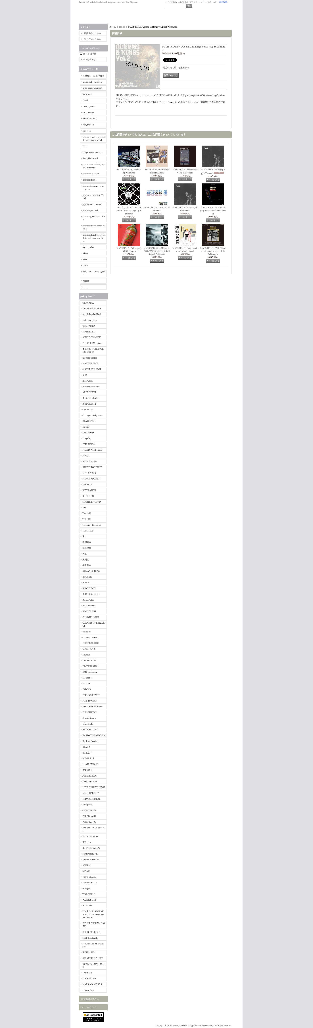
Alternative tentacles (91, 386)
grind (85, 146)
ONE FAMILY (89, 326)
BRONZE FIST (89, 611)
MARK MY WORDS (92, 984)
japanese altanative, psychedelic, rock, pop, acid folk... (94, 238)
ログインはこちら (92, 39)
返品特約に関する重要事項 (176, 67)
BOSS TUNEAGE (90, 398)
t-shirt (85, 265)
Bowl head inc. (88, 605)
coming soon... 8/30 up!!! (94, 76)
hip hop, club (88, 247)
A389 (84, 375)
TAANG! (86, 513)
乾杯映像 (86, 548)
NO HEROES (88, 331)
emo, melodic (88, 124)
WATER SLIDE (89, 900)
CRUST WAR (88, 649)
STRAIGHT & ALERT (92, 958)
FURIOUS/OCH (89, 712)
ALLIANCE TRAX (91, 571)
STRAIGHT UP (89, 882)
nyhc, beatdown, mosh (92, 88)
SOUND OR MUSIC (91, 337)
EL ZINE (86, 683)
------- (85, 287)
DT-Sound (86, 678)
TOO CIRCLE (88, 894)
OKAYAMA (88, 303)
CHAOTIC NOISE (90, 617)
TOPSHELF (87, 530)
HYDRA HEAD (89, 461)
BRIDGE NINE (89, 404)
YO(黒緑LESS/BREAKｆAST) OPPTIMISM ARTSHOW (93, 914)
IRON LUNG (88, 952)
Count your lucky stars (92, 415)
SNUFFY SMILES (90, 859)
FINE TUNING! (89, 701)
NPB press (87, 804)
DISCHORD (88, 432)
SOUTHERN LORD (91, 502)
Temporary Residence (91, 525)
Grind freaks (87, 724)
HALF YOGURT (90, 729)
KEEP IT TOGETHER (92, 467)
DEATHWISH (88, 421)
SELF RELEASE (89, 938)
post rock (87, 131)
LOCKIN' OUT (89, 978)
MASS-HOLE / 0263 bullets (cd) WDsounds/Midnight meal (213, 210)
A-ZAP (85, 582)
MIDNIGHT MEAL (91, 799)
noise (85, 259)
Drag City (86, 438)
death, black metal (90, 158)
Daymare (86, 654)
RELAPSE (87, 484)
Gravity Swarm (89, 718)
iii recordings (88, 990)
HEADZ (86, 747)
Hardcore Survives (90, 741)
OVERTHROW (89, 810)
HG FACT (87, 753)
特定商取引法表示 (90, 999)
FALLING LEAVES (91, 695)
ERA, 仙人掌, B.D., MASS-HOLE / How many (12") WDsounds (129, 210)
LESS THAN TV (90, 781)
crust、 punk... (89, 106)
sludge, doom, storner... (93, 152)
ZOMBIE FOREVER (91, 932)
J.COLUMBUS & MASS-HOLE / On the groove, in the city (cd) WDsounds (157, 251)
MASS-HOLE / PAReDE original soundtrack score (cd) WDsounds (213, 251)
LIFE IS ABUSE (89, 473)
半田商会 (86, 565)
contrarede (86, 631)
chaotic (86, 100)
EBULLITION (88, 444)
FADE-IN (86, 689)
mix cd (85, 253)
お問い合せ (212, 2)
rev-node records (89, 358)
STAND (86, 871)
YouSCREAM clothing (92, 343)
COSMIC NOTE (89, 637)
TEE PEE (86, 519)
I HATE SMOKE (90, 764)
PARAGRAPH (89, 816)
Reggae (86, 281)
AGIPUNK (87, 381)
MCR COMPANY (90, 793)
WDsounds (87, 905)
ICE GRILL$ (88, 758)
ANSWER (87, 577)
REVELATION (89, 490)
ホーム (112, 27)
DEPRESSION (89, 660)
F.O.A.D (86, 455)
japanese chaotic (89, 180)
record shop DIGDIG (91, 314)
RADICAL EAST (90, 836)
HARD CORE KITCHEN (93, 735)
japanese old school (91, 173)
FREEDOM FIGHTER (92, 706)
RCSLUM (86, 842)
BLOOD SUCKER (90, 594)
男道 (84, 554)
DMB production (89, 672)
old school (87, 94)
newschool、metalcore (92, 82)
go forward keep (89, 320)
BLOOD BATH (89, 588)
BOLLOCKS (88, 600)
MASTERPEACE (90, 363)
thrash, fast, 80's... (90, 118)
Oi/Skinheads (88, 112)
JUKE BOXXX (89, 776)
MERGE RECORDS (91, 478)
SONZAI (86, 865)
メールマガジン (89, 1007)
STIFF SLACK (89, 877)
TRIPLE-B (87, 972)
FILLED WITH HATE (92, 450)
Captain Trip (87, 409)
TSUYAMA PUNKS (91, 308)
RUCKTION (88, 496)
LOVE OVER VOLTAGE (93, 787)
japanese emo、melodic (93, 204)
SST (84, 507)
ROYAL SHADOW (91, 848)
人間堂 (85, 559)
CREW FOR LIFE (90, 643)
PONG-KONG (89, 822)
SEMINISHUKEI (90, 854)
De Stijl (85, 427)
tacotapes (86, 888)
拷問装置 (86, 542)
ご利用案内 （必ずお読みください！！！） (185, 2)
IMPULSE (87, 770)
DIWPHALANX (89, 666)
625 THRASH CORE (91, 369)
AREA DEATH (89, 392)
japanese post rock (90, 210)
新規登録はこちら (92, 33)
